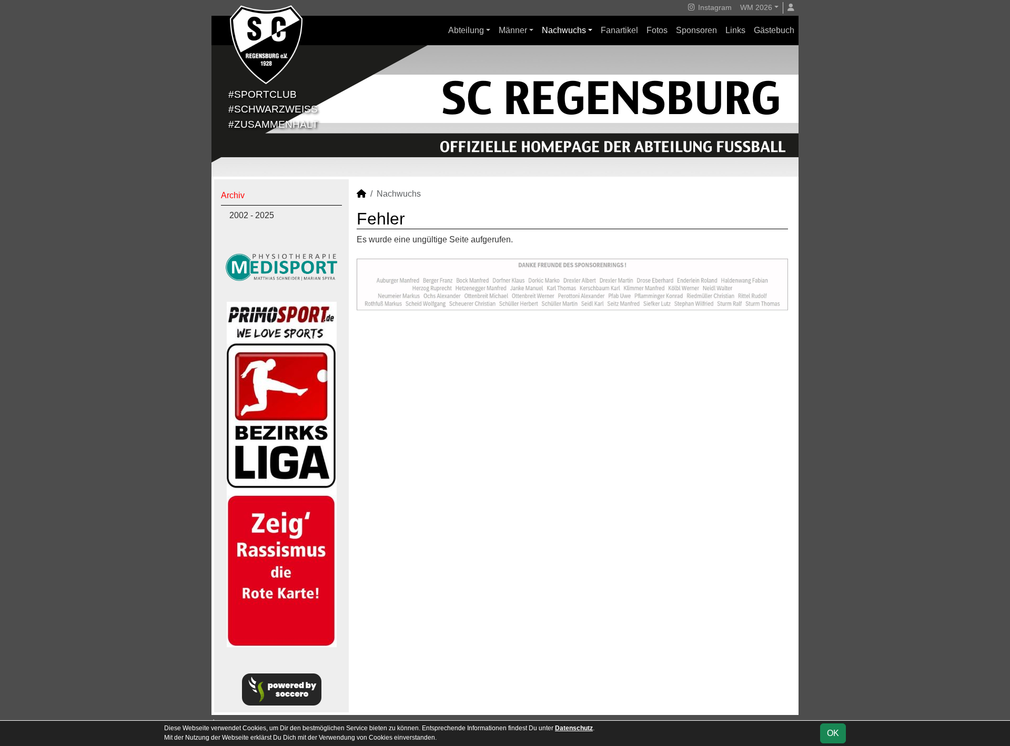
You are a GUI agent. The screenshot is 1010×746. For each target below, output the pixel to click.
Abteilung (466, 30)
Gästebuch (774, 30)
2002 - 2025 (251, 215)
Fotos (657, 30)
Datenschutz (574, 728)
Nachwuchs (564, 30)
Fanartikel (619, 30)
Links (735, 30)
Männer (513, 30)
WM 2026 (756, 7)
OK (833, 733)
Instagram (714, 7)
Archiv (233, 195)
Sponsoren (696, 30)
